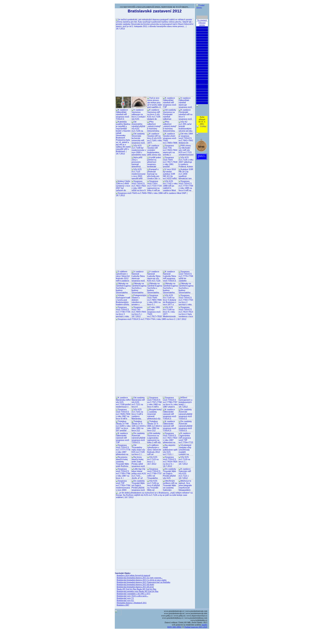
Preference (202, 73)
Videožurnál (202, 65)
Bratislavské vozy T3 (125, 598)
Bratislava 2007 (123, 605)
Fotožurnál (202, 68)
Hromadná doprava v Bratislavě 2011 (132, 603)
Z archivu (202, 60)
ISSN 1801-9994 (174, 627)
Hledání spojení (202, 82)
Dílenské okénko (202, 24)
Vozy (202, 27)
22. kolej (202, 90)
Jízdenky (202, 43)
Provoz (202, 40)
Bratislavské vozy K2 (125, 600)
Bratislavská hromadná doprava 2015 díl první (135, 587)
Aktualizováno (202, 103)
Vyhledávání (202, 95)
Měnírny (202, 35)
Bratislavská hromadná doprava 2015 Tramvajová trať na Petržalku (143, 582)
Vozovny (202, 33)
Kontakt (202, 98)
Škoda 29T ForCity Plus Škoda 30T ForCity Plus (136, 589)
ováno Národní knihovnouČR (202, 156)
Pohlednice (202, 58)
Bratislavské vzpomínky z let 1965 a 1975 (133, 594)
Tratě (202, 30)
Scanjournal (202, 63)
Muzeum (202, 48)
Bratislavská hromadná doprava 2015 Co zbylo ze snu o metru (141, 580)
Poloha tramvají (202, 86)
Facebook (202, 76)
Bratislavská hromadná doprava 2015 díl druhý (135, 584)
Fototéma (202, 53)
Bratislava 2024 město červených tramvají (133, 575)
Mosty (202, 50)
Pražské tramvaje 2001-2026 (195, 627)
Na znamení (202, 20)
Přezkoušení (202, 93)
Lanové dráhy (202, 45)
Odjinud (202, 55)
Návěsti (202, 38)
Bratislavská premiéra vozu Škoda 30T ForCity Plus (137, 591)
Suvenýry (202, 100)
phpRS (204, 625)
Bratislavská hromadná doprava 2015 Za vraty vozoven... (140, 578)
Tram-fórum (202, 70)
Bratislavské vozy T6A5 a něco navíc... (132, 596)
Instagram (202, 78)
